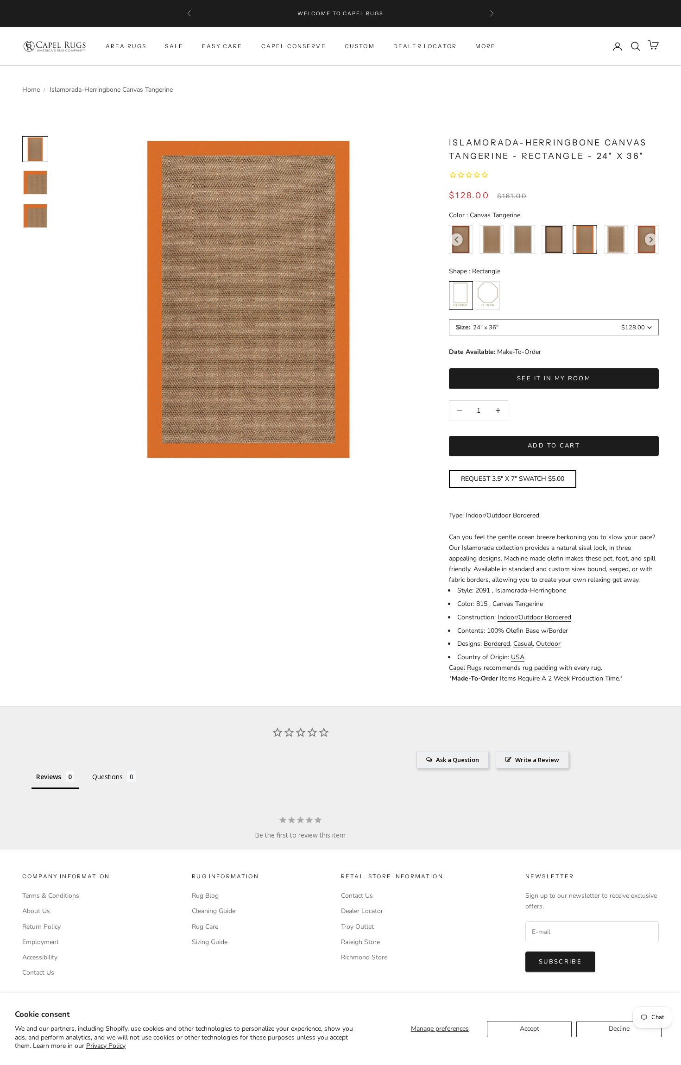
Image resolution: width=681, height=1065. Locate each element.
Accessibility (39, 957)
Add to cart (554, 445)
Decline (619, 1028)
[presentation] (456, 239)
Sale (174, 46)
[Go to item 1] (35, 182)
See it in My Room (554, 378)
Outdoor (548, 643)
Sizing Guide (209, 942)
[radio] (492, 239)
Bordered (497, 643)
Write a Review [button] (537, 760)
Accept (529, 1028)
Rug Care (205, 926)
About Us (36, 911)
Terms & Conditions (50, 895)
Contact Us (38, 972)
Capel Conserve (293, 46)
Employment (40, 942)
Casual (523, 643)
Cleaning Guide (213, 911)
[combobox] (554, 327)
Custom (360, 46)
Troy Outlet (357, 926)
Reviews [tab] (48, 776)
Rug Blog (205, 895)
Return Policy (41, 926)
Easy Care (222, 46)
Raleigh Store (360, 942)
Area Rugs (126, 46)
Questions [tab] (107, 776)
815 (481, 603)
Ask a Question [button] (457, 760)
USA (517, 657)
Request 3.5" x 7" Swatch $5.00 (512, 478)
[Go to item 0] (35, 149)
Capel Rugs (465, 667)
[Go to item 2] (35, 216)
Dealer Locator (425, 46)
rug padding (540, 667)
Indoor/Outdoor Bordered (534, 617)
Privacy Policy (106, 1045)
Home (31, 89)
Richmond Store (364, 957)
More (485, 46)
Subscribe (560, 962)
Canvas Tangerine (517, 603)
